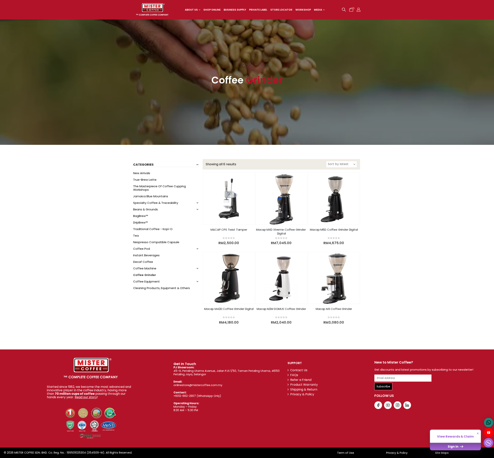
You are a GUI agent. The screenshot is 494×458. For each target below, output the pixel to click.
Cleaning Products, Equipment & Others (161, 288)
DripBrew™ (140, 222)
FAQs (294, 375)
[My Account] (358, 10)
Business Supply (235, 9)
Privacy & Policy (302, 394)
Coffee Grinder (144, 275)
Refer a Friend (300, 380)
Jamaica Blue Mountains (150, 196)
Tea (136, 236)
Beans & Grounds (145, 209)
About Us (191, 9)
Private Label (258, 9)
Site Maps (442, 453)
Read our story (86, 397)
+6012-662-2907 (184, 396)
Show (488, 432)
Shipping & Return (303, 389)
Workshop (303, 9)
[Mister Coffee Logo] (90, 368)
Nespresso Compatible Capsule (156, 242)
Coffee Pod (141, 249)
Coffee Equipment (146, 281)
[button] (344, 10)
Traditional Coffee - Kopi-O (153, 229)
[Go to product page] (229, 198)
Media (318, 9)
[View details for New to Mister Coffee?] (378, 405)
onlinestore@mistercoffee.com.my (197, 385)
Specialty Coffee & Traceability (155, 203)
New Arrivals (141, 173)
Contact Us (298, 370)
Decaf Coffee (143, 262)
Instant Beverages (146, 255)
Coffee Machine (144, 268)
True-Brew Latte (144, 180)
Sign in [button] (453, 447)
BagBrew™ (140, 216)
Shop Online (212, 9)
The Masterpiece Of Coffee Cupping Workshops (159, 188)
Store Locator (281, 9)
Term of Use (345, 453)
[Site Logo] (152, 9)
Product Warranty (304, 384)
